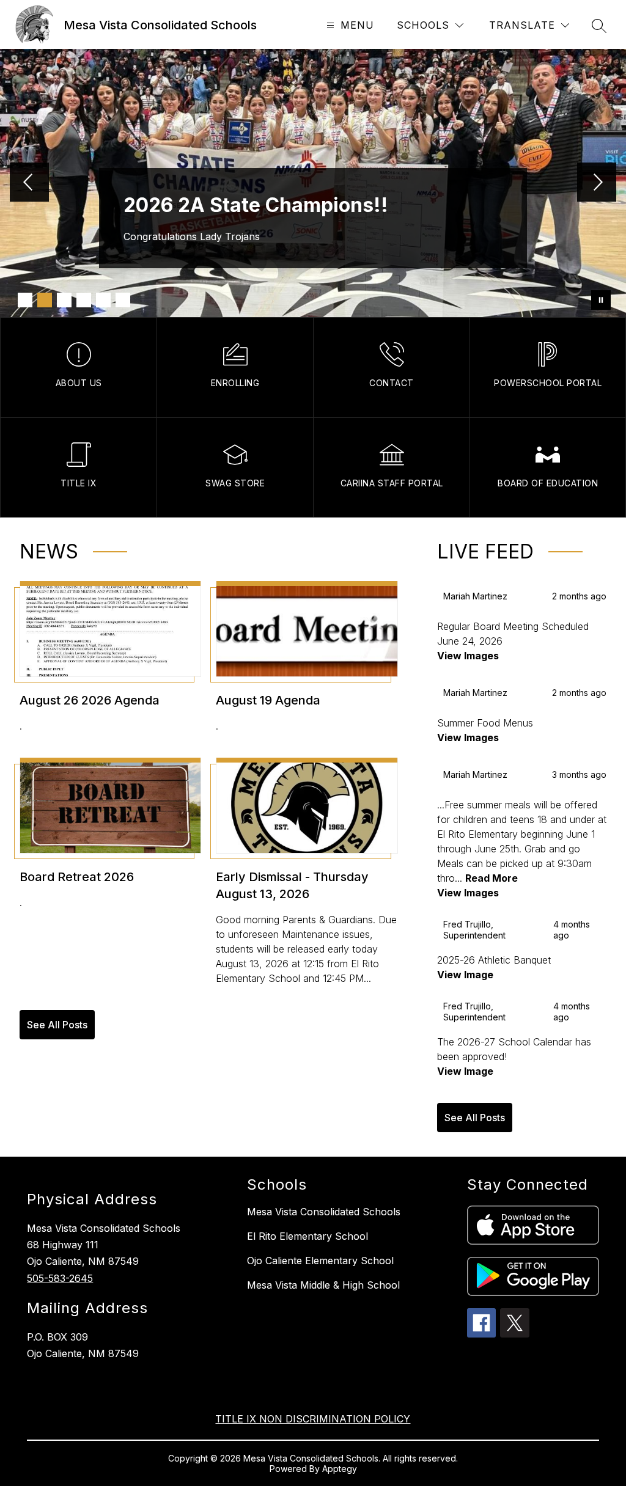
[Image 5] (103, 300)
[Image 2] (44, 300)
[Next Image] (596, 183)
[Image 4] (83, 300)
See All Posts (57, 1025)
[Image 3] (64, 300)
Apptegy (339, 1468)
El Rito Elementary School (307, 1236)
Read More (491, 878)
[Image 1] (25, 300)
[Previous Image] (29, 183)
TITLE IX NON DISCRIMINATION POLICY (312, 1419)
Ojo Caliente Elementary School (320, 1260)
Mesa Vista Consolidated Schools (323, 1212)
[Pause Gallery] (601, 300)
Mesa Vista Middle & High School (323, 1285)
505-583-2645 (60, 1278)
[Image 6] (123, 300)
